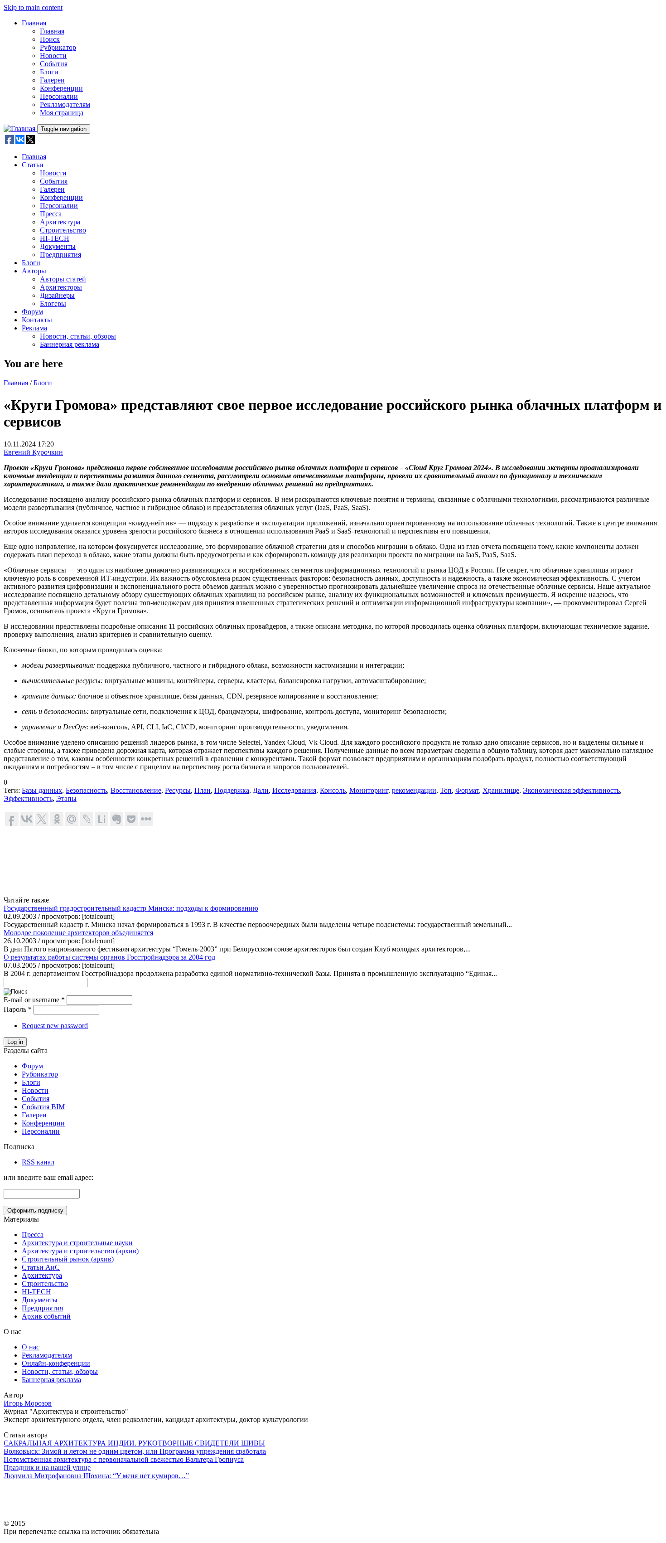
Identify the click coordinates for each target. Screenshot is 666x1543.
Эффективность (28, 798)
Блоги (49, 72)
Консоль (333, 790)
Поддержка (231, 790)
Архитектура (60, 222)
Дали (261, 790)
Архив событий (46, 1316)
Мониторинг (368, 790)
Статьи (32, 165)
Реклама (34, 328)
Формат (467, 790)
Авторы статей (63, 279)
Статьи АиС (41, 1267)
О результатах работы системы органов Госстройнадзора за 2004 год (109, 957)
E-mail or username (34, 1000)
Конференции (61, 88)
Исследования (294, 790)
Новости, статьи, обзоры (78, 336)
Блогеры (53, 303)
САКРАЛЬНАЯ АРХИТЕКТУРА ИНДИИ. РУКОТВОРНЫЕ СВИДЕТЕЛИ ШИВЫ (134, 1443)
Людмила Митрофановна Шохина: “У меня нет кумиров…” (96, 1476)
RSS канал (38, 1162)
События (54, 64)
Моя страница (61, 112)
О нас (30, 1347)
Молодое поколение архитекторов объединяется (78, 932)
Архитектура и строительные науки (77, 1243)
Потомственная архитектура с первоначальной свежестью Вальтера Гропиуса (124, 1459)
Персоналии (59, 96)
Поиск (50, 39)
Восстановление (136, 790)
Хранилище (501, 790)
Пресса (51, 214)
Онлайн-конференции (56, 1363)
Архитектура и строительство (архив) (80, 1251)
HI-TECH (54, 238)
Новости (53, 55)
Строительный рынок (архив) (68, 1259)
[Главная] (20, 128)
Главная (34, 23)
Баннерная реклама (69, 344)
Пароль (18, 1009)
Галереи (52, 80)
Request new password (55, 1025)
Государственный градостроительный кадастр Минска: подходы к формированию (131, 908)
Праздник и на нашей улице (47, 1467)
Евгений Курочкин (33, 452)
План (202, 790)
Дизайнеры (57, 295)
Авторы (34, 271)
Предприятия (60, 254)
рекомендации (414, 790)
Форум (32, 311)
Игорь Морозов (28, 1403)
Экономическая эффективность (571, 790)
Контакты (37, 320)
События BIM (43, 1107)
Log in (15, 1041)
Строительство (63, 230)
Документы (58, 246)
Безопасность (86, 790)
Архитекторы (61, 287)
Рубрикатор (58, 47)
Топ (446, 790)
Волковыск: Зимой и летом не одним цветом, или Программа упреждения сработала (135, 1451)
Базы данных (42, 790)
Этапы (66, 798)
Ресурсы (178, 790)
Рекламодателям (65, 104)
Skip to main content (33, 7)
